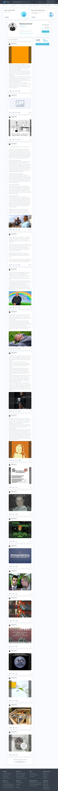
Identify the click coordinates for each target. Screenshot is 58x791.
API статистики (32, 773)
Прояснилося (14, 43)
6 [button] (16, 411)
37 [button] (16, 593)
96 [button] (16, 673)
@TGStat (44, 773)
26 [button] (19, 229)
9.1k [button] (10, 541)
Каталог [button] (6, 5)
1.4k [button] (10, 112)
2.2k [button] (10, 307)
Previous (1, 14)
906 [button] (10, 91)
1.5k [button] (10, 264)
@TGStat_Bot (45, 782)
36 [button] (19, 112)
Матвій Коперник (24, 418)
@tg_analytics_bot (46, 787)
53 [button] (16, 646)
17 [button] (19, 139)
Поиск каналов (5, 776)
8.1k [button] (10, 487)
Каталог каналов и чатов (7, 773)
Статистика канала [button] (43, 44)
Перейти (6, 17)
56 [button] (16, 754)
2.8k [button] (10, 348)
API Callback (32, 776)
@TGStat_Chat (45, 774)
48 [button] (16, 487)
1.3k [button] (10, 139)
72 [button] (16, 727)
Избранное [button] (46, 34)
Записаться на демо (35, 17)
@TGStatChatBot (46, 788)
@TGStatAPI (45, 778)
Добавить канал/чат (6, 778)
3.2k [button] (10, 411)
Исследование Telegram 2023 (8, 787)
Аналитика (23, 5)
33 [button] (19, 264)
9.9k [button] (10, 566)
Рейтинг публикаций (20, 776)
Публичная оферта (33, 785)
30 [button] (19, 307)
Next (56, 14)
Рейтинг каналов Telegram (21, 773)
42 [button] (19, 91)
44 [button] (19, 348)
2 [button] (16, 348)
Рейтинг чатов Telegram (20, 774)
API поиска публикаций (34, 774)
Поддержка (18, 784)
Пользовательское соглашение (35, 782)
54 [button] (19, 411)
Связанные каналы (22, 33)
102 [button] (17, 620)
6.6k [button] (10, 754)
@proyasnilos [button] (23, 26)
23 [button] (16, 566)
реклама (26, 18)
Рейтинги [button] (14, 5)
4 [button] (16, 139)
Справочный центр (19, 782)
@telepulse (45, 776)
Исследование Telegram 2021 (8, 785)
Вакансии (18, 787)
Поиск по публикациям (34, 5)
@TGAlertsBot (45, 785)
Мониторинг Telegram (47, 5)
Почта (17, 785)
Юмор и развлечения (45, 28)
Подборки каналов (6, 774)
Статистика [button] (46, 31)
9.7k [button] (10, 593)
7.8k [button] (10, 727)
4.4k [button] (10, 460)
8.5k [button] (10, 673)
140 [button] (17, 700)
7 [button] (16, 112)
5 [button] (16, 91)
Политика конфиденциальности (35, 784)
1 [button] (16, 307)
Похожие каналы (30, 33)
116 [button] (17, 514)
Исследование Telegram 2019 (8, 784)
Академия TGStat (6, 782)
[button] (42, 2)
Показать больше (20, 761)
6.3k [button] (10, 646)
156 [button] (20, 460)
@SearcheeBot (45, 784)
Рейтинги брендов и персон (21, 778)
